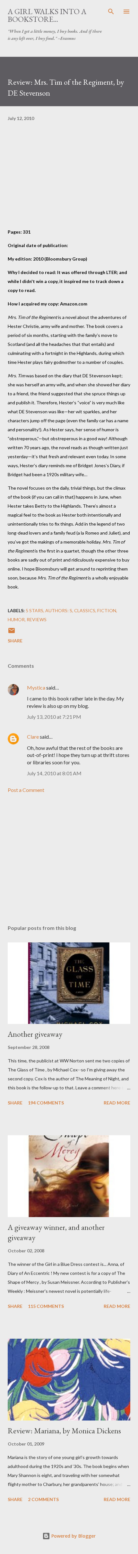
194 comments (46, 1102)
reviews (37, 619)
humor (16, 619)
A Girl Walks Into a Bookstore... (47, 15)
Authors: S (58, 610)
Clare (33, 737)
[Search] (111, 11)
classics (84, 610)
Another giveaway (35, 1034)
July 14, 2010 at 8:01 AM (54, 773)
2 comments (43, 1499)
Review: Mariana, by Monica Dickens (64, 1431)
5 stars (34, 610)
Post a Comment (26, 790)
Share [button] (15, 640)
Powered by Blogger (73, 1536)
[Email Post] (11, 632)
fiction (106, 610)
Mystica (36, 687)
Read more (117, 1102)
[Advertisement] (69, 859)
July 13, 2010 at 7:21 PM (54, 717)
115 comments (46, 1306)
